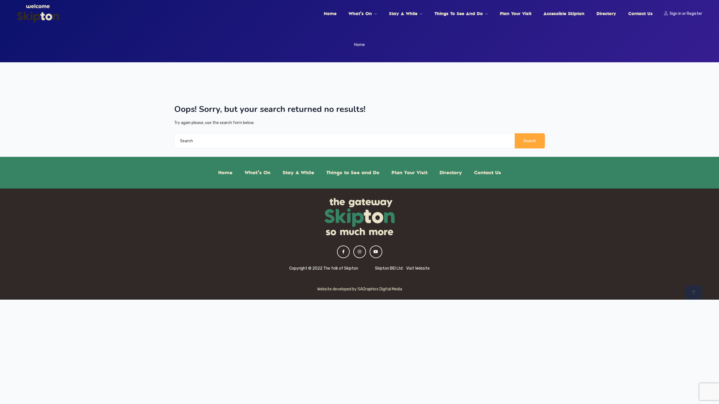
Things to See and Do (459, 13)
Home (330, 13)
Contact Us (640, 13)
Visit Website (418, 268)
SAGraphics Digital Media (380, 289)
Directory (606, 13)
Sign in (675, 13)
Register (694, 13)
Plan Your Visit (515, 13)
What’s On (361, 13)
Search (529, 141)
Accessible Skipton (563, 13)
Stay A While (404, 13)
